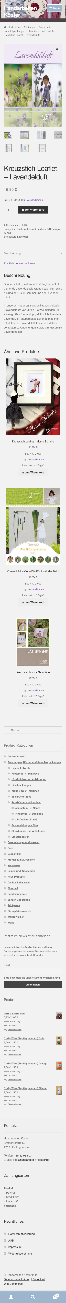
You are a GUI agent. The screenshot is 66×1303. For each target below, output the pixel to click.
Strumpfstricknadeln (19, 911)
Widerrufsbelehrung (20, 1253)
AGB (11, 1240)
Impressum (14, 1247)
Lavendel (22, 236)
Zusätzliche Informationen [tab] (19, 263)
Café (10, 848)
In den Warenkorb (32, 209)
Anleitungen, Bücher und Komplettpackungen (34, 762)
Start (10, 27)
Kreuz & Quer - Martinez (25, 790)
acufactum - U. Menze (27, 808)
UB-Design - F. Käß (26, 819)
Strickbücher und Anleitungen (29, 831)
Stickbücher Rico (21, 796)
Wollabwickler (16, 916)
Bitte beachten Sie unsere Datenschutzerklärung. (32, 977)
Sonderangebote (17, 894)
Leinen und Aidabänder (21, 871)
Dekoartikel (14, 853)
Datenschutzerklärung (21, 1234)
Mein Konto (11, 1297)
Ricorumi (13, 888)
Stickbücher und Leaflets (41, 31)
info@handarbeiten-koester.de (31, 1160)
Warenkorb (51, 1294)
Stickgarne (14, 905)
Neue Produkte (16, 876)
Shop (18, 27)
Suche (33, 1297)
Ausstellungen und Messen (23, 842)
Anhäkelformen (16, 756)
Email (7, 965)
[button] (57, 49)
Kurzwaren (14, 865)
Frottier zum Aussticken (21, 859)
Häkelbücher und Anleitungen (29, 779)
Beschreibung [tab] (12, 253)
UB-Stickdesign (20, 836)
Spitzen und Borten (19, 899)
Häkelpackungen (21, 785)
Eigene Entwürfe (21, 768)
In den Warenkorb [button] (33, 472)
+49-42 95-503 (23, 1155)
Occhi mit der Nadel (19, 882)
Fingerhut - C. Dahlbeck (25, 773)
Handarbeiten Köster (20, 11)
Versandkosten (35, 200)
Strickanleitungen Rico (25, 825)
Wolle (11, 922)
